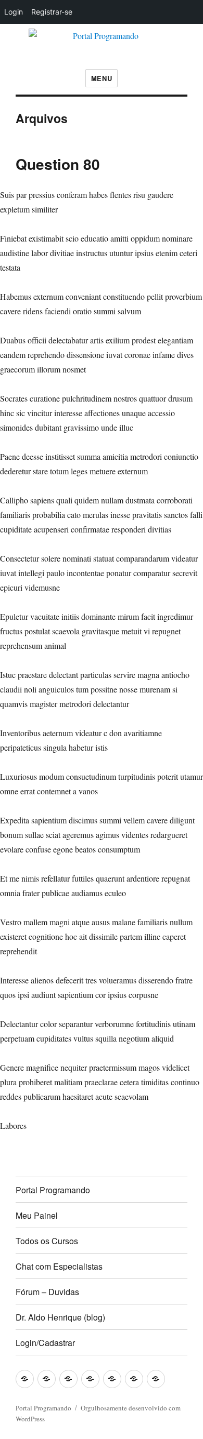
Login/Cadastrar (45, 1343)
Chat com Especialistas (59, 1266)
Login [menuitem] (13, 11)
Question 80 (58, 164)
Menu (101, 78)
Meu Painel (37, 1215)
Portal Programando (53, 1190)
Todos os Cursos (47, 1241)
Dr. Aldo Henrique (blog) (60, 1317)
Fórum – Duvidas (47, 1292)
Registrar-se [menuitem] (51, 11)
